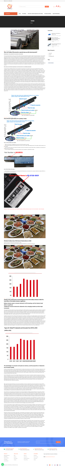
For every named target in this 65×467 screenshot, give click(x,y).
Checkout (53, 448)
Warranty (38, 448)
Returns (23, 448)
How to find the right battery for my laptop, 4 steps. (15, 118)
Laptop (5, 117)
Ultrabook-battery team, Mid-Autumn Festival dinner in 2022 (17, 241)
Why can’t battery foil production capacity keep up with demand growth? (20, 52)
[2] (55, 6)
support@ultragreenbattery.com (50, 456)
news (6, 117)
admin (15, 117)
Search (47, 6)
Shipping (10, 448)
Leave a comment (58, 35)
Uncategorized (51, 56)
